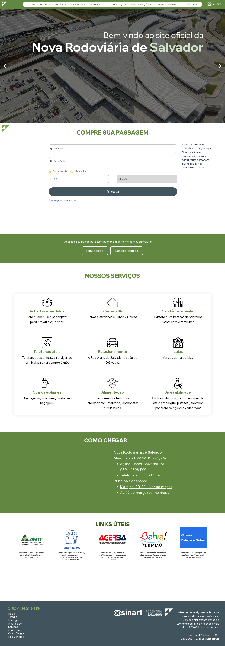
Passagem (14, 620)
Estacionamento (112, 351)
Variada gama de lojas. (178, 357)
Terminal (13, 616)
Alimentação (112, 392)
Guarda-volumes (47, 392)
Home (11, 613)
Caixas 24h (112, 311)
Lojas (178, 351)
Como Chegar (16, 633)
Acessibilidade (178, 392)
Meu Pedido (15, 623)
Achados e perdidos (47, 311)
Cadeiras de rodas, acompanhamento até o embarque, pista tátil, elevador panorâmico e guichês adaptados (178, 403)
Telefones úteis (47, 351)
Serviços (13, 626)
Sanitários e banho (178, 311)
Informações (15, 629)
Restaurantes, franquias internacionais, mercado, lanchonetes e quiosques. (113, 403)
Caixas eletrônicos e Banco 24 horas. (113, 317)
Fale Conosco (16, 636)
